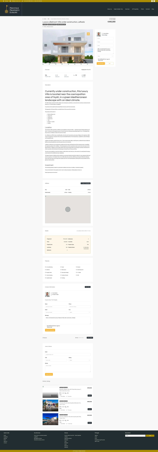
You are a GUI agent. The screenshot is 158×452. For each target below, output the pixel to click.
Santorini (66, 447)
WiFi (78, 275)
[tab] (88, 33)
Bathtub (48, 269)
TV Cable (79, 272)
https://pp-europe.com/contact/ (51, 172)
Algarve (96, 435)
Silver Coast (97, 441)
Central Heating (49, 275)
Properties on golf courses (100, 439)
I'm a (70, 309)
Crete (65, 441)
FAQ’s (142, 9)
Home (45, 18)
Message (47, 315)
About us (109, 9)
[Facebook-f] (152, 1)
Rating (70, 357)
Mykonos (66, 445)
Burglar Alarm (49, 272)
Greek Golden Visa (118, 9)
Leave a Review (89, 337)
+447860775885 (55, 294)
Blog (153, 9)
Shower (78, 267)
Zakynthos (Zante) (68, 438)
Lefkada (66, 436)
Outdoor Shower (65, 275)
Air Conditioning (49, 267)
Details (89, 395)
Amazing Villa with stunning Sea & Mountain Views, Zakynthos (73, 403)
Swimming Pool (80, 269)
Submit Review (49, 374)
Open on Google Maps (86, 183)
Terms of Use (49, 327)
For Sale (45, 24)
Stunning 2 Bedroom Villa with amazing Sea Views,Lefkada (72, 416)
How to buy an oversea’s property (40, 435)
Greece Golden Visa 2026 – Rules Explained (72, 435)
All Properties (135, 9)
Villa (48, 18)
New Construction (51, 24)
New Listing (65, 387)
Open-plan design (65, 272)
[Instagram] (154, 1)
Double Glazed (49, 277)
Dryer (63, 267)
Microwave (64, 269)
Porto (96, 438)
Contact (148, 9)
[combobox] (80, 312)
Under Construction (61, 24)
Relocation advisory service (39, 439)
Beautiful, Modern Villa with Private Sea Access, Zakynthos (72, 389)
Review (46, 363)
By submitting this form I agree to (53, 326)
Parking (63, 277)
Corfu (65, 444)
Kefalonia (66, 439)
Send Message (101, 63)
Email (46, 309)
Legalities (36, 436)
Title (46, 357)
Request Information (50, 330)
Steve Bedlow (63, 396)
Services (127, 9)
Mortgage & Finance (38, 438)
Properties (6, 436)
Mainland (66, 442)
